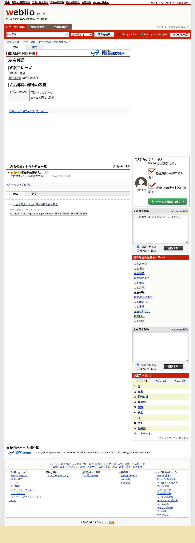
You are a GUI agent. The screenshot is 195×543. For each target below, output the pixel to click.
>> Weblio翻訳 (180, 211)
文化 (55, 466)
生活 (62, 466)
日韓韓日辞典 (73, 2)
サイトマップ (18, 493)
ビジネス (54, 464)
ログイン (169, 2)
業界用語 (65, 464)
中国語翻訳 (60, 27)
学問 (143, 464)
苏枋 (140, 407)
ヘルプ (14, 482)
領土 (140, 412)
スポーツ (91, 466)
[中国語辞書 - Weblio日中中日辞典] (20, 14)
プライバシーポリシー (22, 490)
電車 (90, 464)
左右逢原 (139, 282)
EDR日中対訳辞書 (21, 53)
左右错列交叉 (142, 311)
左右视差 (139, 268)
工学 (120, 464)
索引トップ (15, 111)
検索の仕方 (17, 479)
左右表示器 (140, 263)
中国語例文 (38, 27)
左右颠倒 (139, 320)
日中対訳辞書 (44, 42)
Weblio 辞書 (13, 42)
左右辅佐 (139, 273)
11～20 (161, 380)
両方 (43, 97)
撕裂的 (142, 402)
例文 (34, 47)
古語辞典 (86, 2)
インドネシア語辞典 (167, 500)
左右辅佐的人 (142, 278)
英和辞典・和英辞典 (167, 482)
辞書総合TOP (183, 2)
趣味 (82, 466)
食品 (107, 466)
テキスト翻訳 (141, 211)
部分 (25, 77)
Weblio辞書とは (19, 475)
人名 (114, 466)
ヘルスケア (72, 466)
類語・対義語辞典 (21, 2)
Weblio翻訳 (163, 486)
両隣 (22, 72)
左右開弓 (139, 316)
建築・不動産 (132, 464)
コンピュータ (79, 464)
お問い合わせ (91, 475)
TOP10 (142, 381)
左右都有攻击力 (143, 297)
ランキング (42, 111)
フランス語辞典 (165, 497)
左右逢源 (139, 287)
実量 (140, 391)
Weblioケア (163, 514)
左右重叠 (139, 306)
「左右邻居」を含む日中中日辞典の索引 (35, 204)
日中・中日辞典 (15, 27)
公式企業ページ (129, 475)
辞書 (7, 2)
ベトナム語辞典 (165, 507)
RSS (111, 523)
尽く (140, 423)
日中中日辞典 (57, 2)
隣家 (51, 97)
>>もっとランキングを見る (173, 437)
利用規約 (15, 486)
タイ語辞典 (163, 504)
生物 (101, 466)
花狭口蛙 (143, 396)
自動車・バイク (103, 464)
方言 (121, 466)
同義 (30, 77)
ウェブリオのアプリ (58, 475)
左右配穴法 (140, 301)
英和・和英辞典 (40, 2)
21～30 (179, 380)
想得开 (142, 428)
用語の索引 (28, 111)
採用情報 (125, 482)
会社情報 (125, 479)
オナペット (144, 433)
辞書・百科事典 (134, 466)
